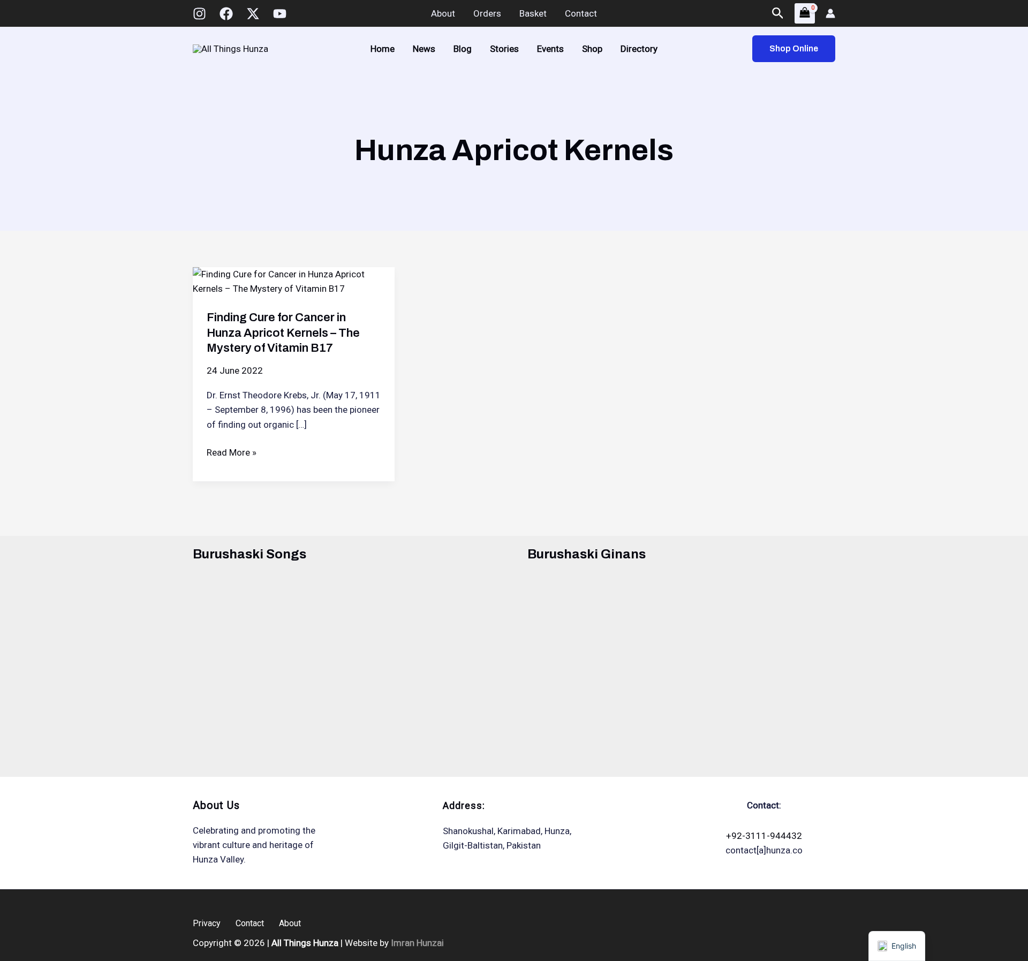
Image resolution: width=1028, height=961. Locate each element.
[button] (778, 13)
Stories (504, 48)
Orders (487, 13)
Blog (462, 48)
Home (383, 48)
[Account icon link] (830, 13)
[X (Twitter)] (253, 13)
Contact (581, 13)
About (443, 13)
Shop (592, 48)
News (424, 48)
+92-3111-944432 (764, 835)
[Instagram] (199, 13)
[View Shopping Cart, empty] (805, 13)
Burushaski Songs (249, 554)
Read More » (231, 453)
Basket (533, 13)
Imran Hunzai (417, 942)
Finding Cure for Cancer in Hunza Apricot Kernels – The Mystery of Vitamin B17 (283, 332)
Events (550, 48)
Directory (639, 48)
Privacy (207, 923)
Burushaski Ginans (586, 554)
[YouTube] (279, 13)
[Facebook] (226, 13)
